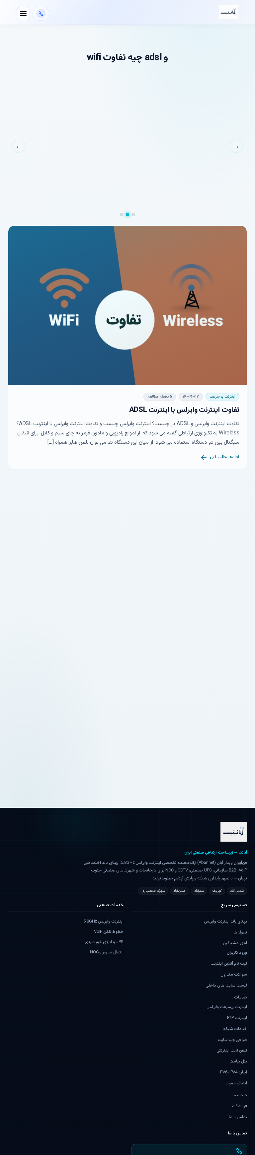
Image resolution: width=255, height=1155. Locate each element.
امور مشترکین (235, 943)
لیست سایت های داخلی (226, 985)
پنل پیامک (238, 1061)
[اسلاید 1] (133, 214)
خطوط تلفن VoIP (109, 932)
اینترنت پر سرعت (222, 397)
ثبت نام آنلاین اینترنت (229, 963)
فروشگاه (239, 1106)
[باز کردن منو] (23, 13)
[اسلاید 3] (121, 214)
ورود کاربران (237, 952)
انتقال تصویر (236, 1083)
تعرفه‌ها (240, 932)
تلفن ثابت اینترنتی (231, 1050)
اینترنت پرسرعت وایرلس (227, 1007)
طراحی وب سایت (232, 1040)
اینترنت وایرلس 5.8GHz (103, 921)
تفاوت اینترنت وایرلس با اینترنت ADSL (184, 410)
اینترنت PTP (237, 1018)
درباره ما (239, 1095)
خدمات (240, 997)
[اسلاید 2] (127, 214)
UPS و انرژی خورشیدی (104, 942)
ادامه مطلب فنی (224, 457)
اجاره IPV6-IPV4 (233, 1072)
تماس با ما (238, 1117)
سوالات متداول (233, 974)
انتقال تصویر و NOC (107, 952)
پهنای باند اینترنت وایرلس (225, 921)
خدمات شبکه (235, 1029)
